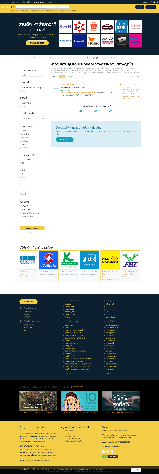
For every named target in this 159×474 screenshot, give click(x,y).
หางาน (5, 2)
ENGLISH (154, 2)
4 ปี (23, 173)
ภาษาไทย (145, 2)
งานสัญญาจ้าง (70, 312)
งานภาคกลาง (111, 358)
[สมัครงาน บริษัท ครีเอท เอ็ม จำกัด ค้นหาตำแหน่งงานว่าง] (79, 26)
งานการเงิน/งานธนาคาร (73, 343)
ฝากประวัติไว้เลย (37, 42)
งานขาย (64, 11)
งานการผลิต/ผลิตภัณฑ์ (73, 333)
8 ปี (23, 187)
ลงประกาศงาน (39, 2)
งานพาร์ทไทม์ (69, 306)
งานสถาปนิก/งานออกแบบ (74, 361)
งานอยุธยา (110, 348)
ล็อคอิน (139, 7)
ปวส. (107, 306)
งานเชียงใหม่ (110, 338)
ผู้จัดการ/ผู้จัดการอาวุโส (30, 213)
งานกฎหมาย (69, 325)
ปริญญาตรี (110, 304)
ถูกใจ (110, 114)
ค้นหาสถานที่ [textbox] (56, 7)
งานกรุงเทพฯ (110, 333)
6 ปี (23, 180)
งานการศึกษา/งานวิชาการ (74, 335)
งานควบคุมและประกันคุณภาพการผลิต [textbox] (33, 87)
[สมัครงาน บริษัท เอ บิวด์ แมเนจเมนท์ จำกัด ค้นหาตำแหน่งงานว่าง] (107, 26)
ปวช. (107, 309)
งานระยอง (109, 351)
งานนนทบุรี (110, 343)
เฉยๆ (95, 114)
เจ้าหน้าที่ (25, 206)
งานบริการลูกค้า (70, 348)
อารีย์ (134, 85)
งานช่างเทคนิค (74, 11)
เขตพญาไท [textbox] (26, 102)
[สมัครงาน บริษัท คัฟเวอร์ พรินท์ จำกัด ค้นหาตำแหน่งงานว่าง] (107, 40)
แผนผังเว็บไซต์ (70, 436)
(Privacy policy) (96, 469)
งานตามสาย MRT (52, 11)
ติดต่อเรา (68, 433)
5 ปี (23, 177)
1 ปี (23, 163)
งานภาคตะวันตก (111, 366)
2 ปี (23, 166)
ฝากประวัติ (26, 2)
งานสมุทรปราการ (112, 353)
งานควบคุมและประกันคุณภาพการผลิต (74, 93)
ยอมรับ (136, 470)
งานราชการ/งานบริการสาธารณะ (76, 351)
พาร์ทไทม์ (25, 134)
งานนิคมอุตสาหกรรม (113, 325)
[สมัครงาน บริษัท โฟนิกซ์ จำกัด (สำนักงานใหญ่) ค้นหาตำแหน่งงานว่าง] (93, 40)
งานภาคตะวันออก (112, 364)
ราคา (50, 2)
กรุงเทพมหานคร (127, 85)
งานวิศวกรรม (70, 353)
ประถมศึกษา (110, 317)
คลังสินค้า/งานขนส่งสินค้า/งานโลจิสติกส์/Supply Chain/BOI (130, 94)
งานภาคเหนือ (110, 361)
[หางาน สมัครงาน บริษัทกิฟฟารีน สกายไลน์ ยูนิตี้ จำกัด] (55, 88)
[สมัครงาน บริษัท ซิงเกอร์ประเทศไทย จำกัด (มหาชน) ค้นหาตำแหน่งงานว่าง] (135, 26)
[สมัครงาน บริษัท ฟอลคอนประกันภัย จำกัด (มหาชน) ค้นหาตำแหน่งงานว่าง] (65, 40)
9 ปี (23, 190)
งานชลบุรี (109, 335)
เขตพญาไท (92, 93)
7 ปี (23, 184)
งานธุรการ (68, 345)
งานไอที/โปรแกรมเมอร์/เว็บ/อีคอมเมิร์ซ (79, 358)
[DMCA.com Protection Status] (110, 456)
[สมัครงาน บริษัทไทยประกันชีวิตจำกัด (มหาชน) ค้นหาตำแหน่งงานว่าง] (121, 26)
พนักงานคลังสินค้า (67, 84)
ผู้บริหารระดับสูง (27, 216)
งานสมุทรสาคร (111, 356)
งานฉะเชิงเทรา (111, 340)
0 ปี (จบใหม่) (26, 159)
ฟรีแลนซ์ (25, 141)
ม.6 (107, 312)
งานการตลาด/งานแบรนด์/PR (75, 330)
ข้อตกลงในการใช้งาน (72, 438)
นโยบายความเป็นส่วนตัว (73, 441)
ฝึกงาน (24, 144)
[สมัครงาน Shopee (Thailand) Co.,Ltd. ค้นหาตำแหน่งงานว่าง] (93, 26)
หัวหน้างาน (26, 209)
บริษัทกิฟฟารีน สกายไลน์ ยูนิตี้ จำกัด (73, 87)
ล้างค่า (22, 91)
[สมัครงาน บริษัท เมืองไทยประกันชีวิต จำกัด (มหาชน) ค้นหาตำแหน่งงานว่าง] (135, 40)
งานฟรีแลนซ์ (69, 309)
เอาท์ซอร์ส (25, 148)
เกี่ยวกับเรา (69, 430)
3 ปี (23, 170)
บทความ (27, 317)
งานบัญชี (25, 11)
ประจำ (24, 130)
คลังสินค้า (132, 96)
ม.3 (107, 314)
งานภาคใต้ (109, 369)
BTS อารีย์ (130, 87)
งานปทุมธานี (110, 345)
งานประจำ (68, 304)
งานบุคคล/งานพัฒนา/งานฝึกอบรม (77, 366)
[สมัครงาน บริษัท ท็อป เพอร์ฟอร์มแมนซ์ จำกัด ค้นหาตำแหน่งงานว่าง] (121, 40)
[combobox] (31, 7)
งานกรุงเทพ (15, 11)
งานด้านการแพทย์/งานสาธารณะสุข (77, 369)
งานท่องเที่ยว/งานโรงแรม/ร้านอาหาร (78, 364)
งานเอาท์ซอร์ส (70, 314)
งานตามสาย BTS (37, 11)
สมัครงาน (14, 2)
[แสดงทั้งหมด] (66, 373)
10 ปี (24, 194)
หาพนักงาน (28, 327)
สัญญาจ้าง (26, 137)
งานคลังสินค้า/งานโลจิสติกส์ (75, 338)
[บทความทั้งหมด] (77, 387)
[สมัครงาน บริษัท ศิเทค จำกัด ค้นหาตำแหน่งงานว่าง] (65, 26)
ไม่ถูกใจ (81, 114)
